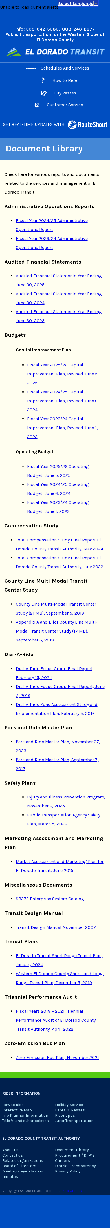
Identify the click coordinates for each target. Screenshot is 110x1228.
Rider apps (65, 1115)
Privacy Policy (67, 1171)
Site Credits (72, 1190)
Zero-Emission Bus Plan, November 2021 (57, 1057)
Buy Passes (65, 93)
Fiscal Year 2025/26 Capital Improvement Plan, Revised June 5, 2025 (63, 374)
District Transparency (75, 1166)
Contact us (12, 1155)
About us (10, 1150)
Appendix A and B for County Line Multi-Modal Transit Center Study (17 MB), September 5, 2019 (57, 631)
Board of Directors (19, 1166)
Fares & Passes (70, 1110)
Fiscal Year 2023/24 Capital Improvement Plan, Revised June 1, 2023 (62, 427)
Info (19, 29)
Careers (62, 1160)
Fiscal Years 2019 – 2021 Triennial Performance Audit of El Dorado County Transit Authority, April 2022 (56, 1020)
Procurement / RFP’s (74, 1155)
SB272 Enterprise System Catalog (50, 898)
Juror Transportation (74, 1120)
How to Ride (64, 80)
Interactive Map (17, 1110)
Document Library (72, 1150)
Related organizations (22, 1160)
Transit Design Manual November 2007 (56, 927)
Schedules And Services (65, 68)
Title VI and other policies (25, 1120)
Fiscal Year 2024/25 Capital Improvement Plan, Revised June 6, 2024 (63, 400)
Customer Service (65, 104)
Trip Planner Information (25, 1115)
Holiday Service (69, 1104)
